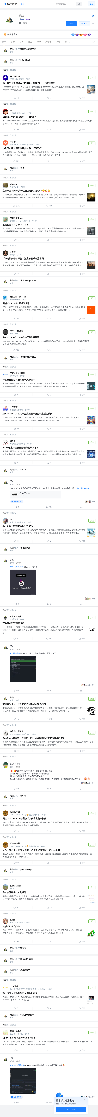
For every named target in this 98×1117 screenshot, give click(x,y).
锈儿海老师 (25, 548)
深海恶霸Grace (16, 218)
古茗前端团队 (15, 616)
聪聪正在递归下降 (28, 49)
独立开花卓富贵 (16, 731)
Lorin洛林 (14, 986)
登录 (91, 4)
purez (12, 920)
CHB (22, 168)
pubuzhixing (26, 869)
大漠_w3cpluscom (28, 280)
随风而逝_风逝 (26, 959)
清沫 (12, 519)
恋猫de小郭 (15, 812)
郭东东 (23, 948)
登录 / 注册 (71, 1109)
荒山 (12, 49)
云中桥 (13, 252)
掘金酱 (13, 441)
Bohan (23, 469)
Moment (13, 184)
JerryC (13, 110)
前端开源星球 (15, 1031)
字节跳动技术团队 (28, 357)
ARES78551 (15, 76)
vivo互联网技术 (27, 1015)
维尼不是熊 (15, 763)
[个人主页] (92, 16)
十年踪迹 (13, 407)
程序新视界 (25, 970)
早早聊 (13, 142)
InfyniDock (25, 60)
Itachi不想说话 (16, 330)
